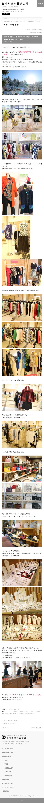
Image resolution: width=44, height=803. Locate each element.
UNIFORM (8, 776)
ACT (6, 760)
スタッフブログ (8, 787)
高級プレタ (31, 713)
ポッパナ (33, 711)
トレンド (14, 711)
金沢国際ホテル (23, 713)
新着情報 (6, 791)
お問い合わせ (8, 783)
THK (6, 764)
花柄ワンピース (13, 713)
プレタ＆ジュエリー (23, 711)
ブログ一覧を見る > (36, 728)
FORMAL (8, 772)
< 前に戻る (5, 728)
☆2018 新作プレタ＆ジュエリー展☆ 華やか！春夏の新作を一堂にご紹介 (22, 21)
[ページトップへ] (22, 800)
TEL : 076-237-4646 (8, 743)
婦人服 (38, 711)
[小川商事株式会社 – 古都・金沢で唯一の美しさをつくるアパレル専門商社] (15, 4)
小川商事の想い (8, 752)
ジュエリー (8, 711)
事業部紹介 (7, 756)
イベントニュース (13, 18)
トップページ (8, 749)
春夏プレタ (5, 713)
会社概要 (6, 780)
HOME (5, 18)
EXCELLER (9, 768)
